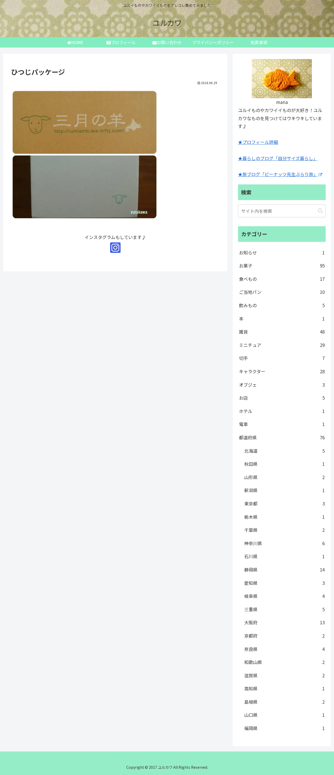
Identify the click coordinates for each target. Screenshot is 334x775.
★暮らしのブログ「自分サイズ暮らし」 (278, 158)
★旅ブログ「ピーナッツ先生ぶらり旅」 (278, 174)
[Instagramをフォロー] (115, 247)
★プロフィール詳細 (258, 142)
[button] (320, 211)
